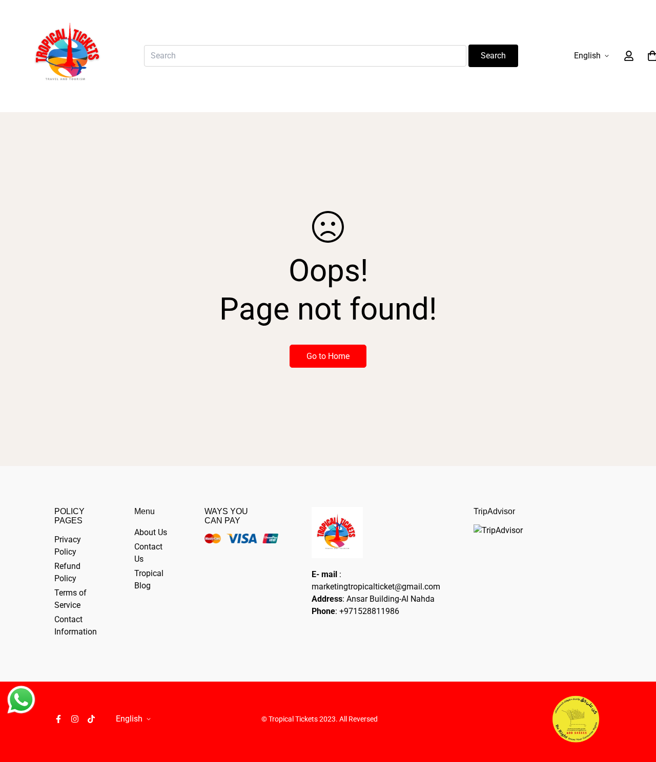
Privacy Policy (67, 546)
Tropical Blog (148, 579)
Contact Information (75, 626)
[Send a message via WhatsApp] (21, 700)
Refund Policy (67, 572)
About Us (150, 532)
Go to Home (328, 356)
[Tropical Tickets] (68, 56)
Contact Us (148, 553)
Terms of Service (70, 599)
